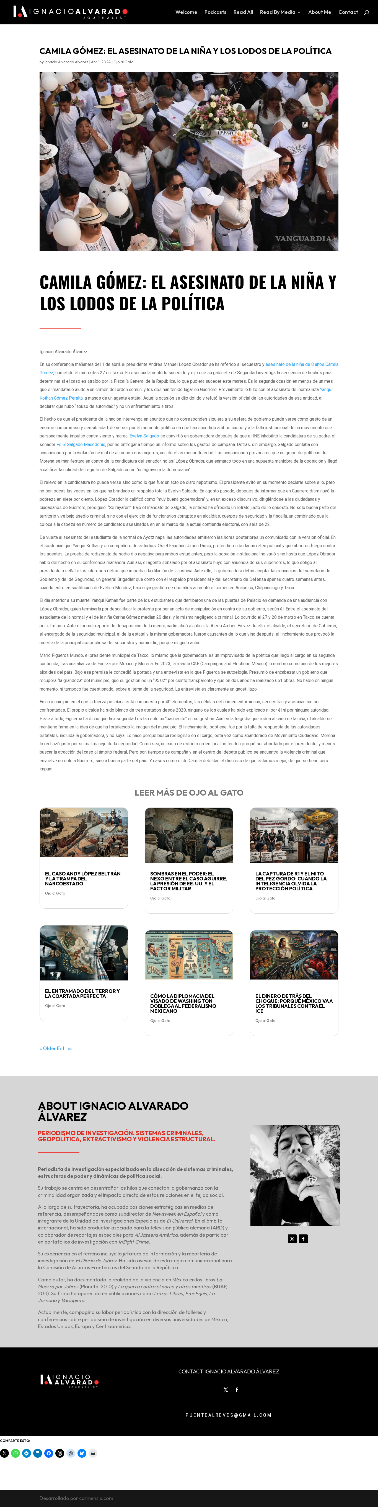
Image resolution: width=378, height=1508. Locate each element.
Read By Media (278, 12)
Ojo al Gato (123, 61)
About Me (319, 12)
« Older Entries (56, 1048)
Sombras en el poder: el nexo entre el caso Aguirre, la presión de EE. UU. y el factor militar (188, 881)
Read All (243, 12)
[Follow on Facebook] (303, 1238)
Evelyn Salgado (144, 436)
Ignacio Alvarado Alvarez (66, 61)
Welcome (186, 12)
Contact (348, 12)
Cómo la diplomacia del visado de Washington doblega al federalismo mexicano (183, 1003)
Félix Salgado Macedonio (80, 444)
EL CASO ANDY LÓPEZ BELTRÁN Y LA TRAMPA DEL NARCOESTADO (83, 878)
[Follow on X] (292, 1238)
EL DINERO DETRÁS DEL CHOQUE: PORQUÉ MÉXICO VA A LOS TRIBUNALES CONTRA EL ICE (294, 1003)
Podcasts (215, 12)
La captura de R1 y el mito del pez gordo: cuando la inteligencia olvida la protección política (291, 881)
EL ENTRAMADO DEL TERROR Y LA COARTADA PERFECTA (82, 993)
